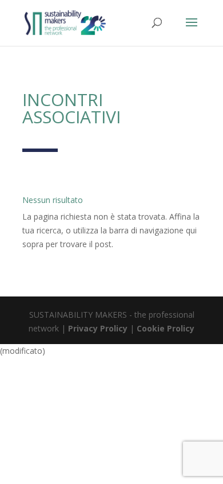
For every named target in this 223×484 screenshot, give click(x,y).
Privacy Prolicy (98, 328)
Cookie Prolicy (165, 328)
